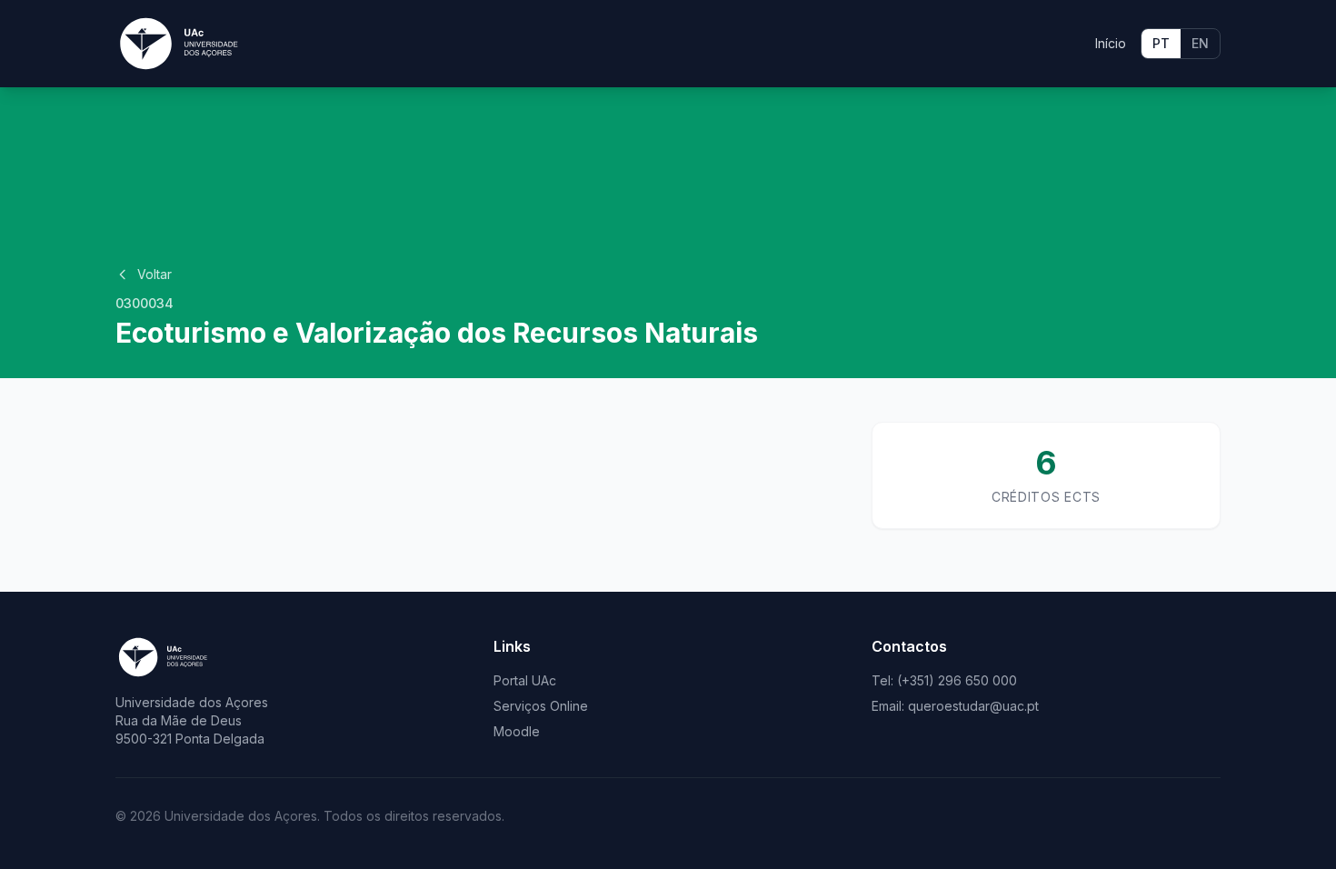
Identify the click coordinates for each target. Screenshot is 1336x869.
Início (1110, 43)
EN (1200, 43)
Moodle (517, 731)
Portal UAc (525, 680)
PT (1161, 43)
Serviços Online (541, 706)
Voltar (154, 274)
